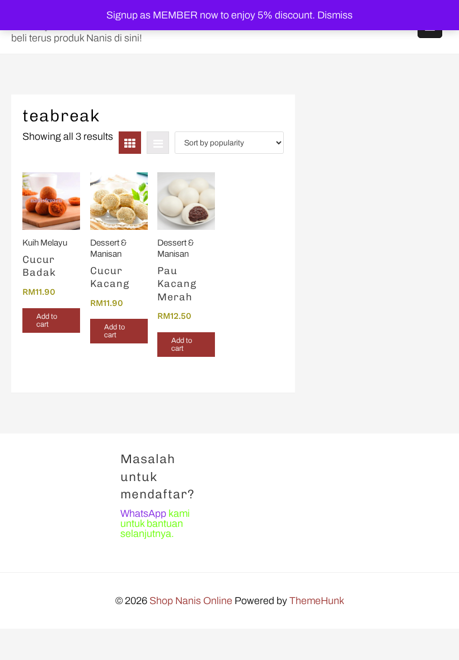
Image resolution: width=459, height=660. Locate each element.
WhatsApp (143, 513)
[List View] (158, 142)
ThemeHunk (316, 600)
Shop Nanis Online (190, 600)
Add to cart (46, 320)
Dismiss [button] (335, 15)
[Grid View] (130, 142)
